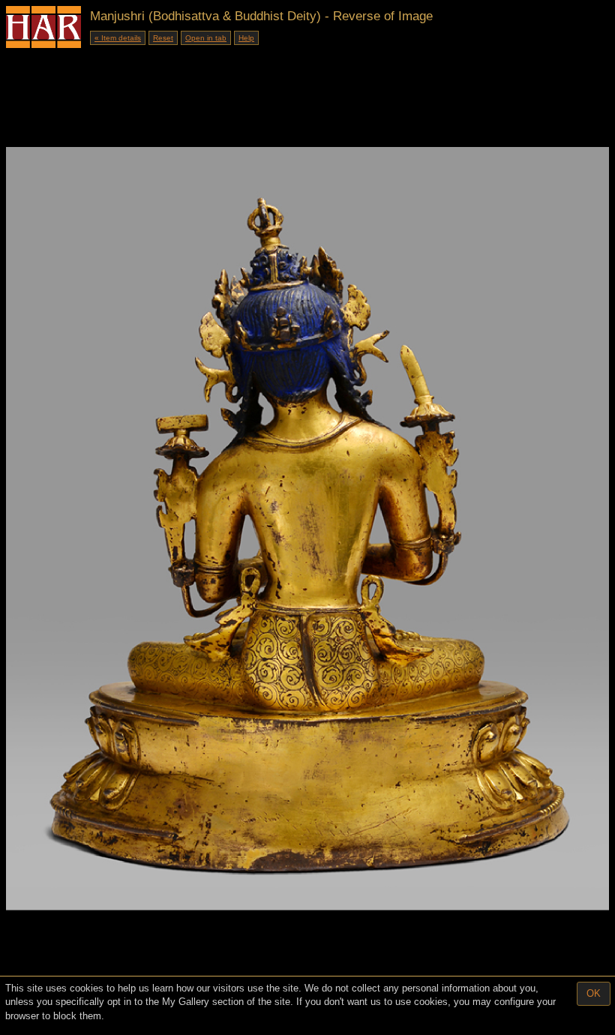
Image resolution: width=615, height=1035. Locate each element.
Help (246, 38)
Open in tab (205, 38)
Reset (163, 38)
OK (593, 993)
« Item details (117, 38)
